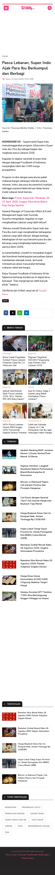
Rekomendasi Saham (39, 826)
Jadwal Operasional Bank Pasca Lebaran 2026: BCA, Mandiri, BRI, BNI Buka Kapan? (13, 395)
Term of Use (10, 854)
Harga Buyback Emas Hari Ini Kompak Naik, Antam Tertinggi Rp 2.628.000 (35, 516)
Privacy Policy (27, 858)
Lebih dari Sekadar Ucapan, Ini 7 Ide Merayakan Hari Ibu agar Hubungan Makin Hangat (40, 428)
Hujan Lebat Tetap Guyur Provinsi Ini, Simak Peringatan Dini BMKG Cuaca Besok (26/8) (36, 533)
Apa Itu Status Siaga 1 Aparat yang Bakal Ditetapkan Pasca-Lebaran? (39, 395)
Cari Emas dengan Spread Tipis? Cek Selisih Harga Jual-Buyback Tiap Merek (36, 500)
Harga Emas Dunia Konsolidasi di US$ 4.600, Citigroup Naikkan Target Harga (34, 581)
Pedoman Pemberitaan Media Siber (33, 854)
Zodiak (8, 826)
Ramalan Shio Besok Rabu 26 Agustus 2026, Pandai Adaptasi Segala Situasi (36, 563)
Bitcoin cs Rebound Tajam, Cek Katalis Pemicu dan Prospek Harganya (34, 485)
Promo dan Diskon (15, 813)
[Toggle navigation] (6, 8)
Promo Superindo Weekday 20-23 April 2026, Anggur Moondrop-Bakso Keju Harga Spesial (26, 201)
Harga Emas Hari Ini (15, 820)
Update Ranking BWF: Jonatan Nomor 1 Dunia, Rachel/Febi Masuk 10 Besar (36, 453)
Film (7, 832)
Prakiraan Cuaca (31, 807)
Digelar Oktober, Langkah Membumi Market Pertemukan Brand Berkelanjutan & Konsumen (36, 470)
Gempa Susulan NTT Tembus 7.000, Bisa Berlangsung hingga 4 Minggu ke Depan (36, 595)
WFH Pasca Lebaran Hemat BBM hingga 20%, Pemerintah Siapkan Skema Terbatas (15, 428)
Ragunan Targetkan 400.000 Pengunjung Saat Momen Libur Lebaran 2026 (38, 361)
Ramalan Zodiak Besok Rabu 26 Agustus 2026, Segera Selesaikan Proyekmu (35, 548)
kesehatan (10, 807)
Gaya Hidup (37, 820)
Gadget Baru (37, 813)
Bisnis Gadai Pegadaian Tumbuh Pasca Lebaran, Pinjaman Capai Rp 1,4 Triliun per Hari (14, 361)
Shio (20, 826)
